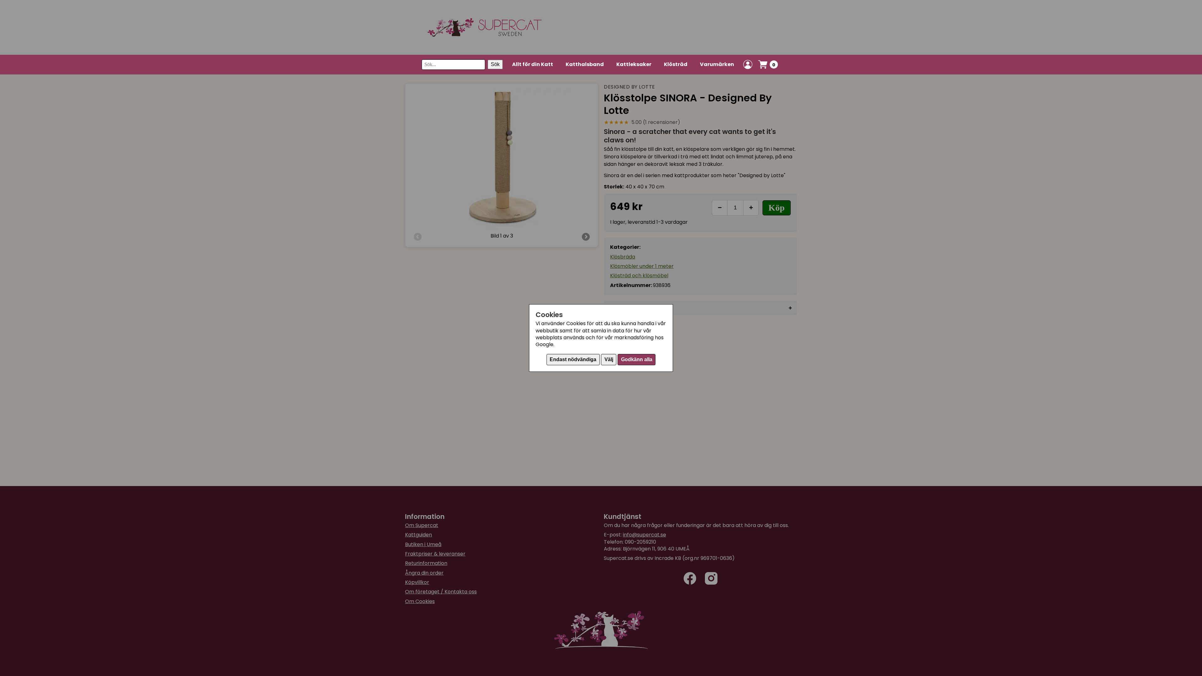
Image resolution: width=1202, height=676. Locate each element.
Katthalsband (585, 64)
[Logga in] (748, 64)
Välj (608, 359)
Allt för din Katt (532, 64)
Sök (495, 64)
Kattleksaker (633, 64)
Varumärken (717, 64)
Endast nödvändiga (573, 359)
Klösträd (675, 64)
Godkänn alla (636, 359)
